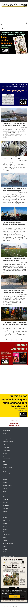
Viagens (5, 511)
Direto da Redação (8, 441)
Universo (5, 549)
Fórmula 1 (5, 488)
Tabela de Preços (14, 426)
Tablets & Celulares (8, 543)
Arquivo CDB (6, 430)
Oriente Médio (7, 459)
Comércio (5, 523)
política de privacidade (7, 593)
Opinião (5, 456)
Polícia (4, 461)
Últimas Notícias (7, 467)
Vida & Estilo (6, 552)
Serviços (5, 540)
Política (5, 464)
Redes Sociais (6, 535)
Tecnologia (6, 546)
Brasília (5, 517)
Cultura (5, 436)
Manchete (5, 529)
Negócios (5, 502)
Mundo (5, 532)
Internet (5, 526)
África (4, 471)
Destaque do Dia (7, 439)
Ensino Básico (6, 447)
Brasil (4, 433)
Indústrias (5, 494)
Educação (5, 444)
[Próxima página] (18, 340)
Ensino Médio (6, 450)
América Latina (7, 515)
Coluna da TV (6, 520)
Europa (5, 453)
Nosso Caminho (14, 423)
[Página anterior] (10, 340)
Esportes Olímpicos (8, 485)
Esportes (5, 482)
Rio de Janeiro (6, 505)
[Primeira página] (6, 340)
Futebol (5, 491)
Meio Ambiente (7, 497)
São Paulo (5, 508)
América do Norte (8, 474)
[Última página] (21, 340)
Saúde (4, 537)
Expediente (14, 421)
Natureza (5, 499)
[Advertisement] (14, 15)
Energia (5, 479)
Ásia (4, 477)
